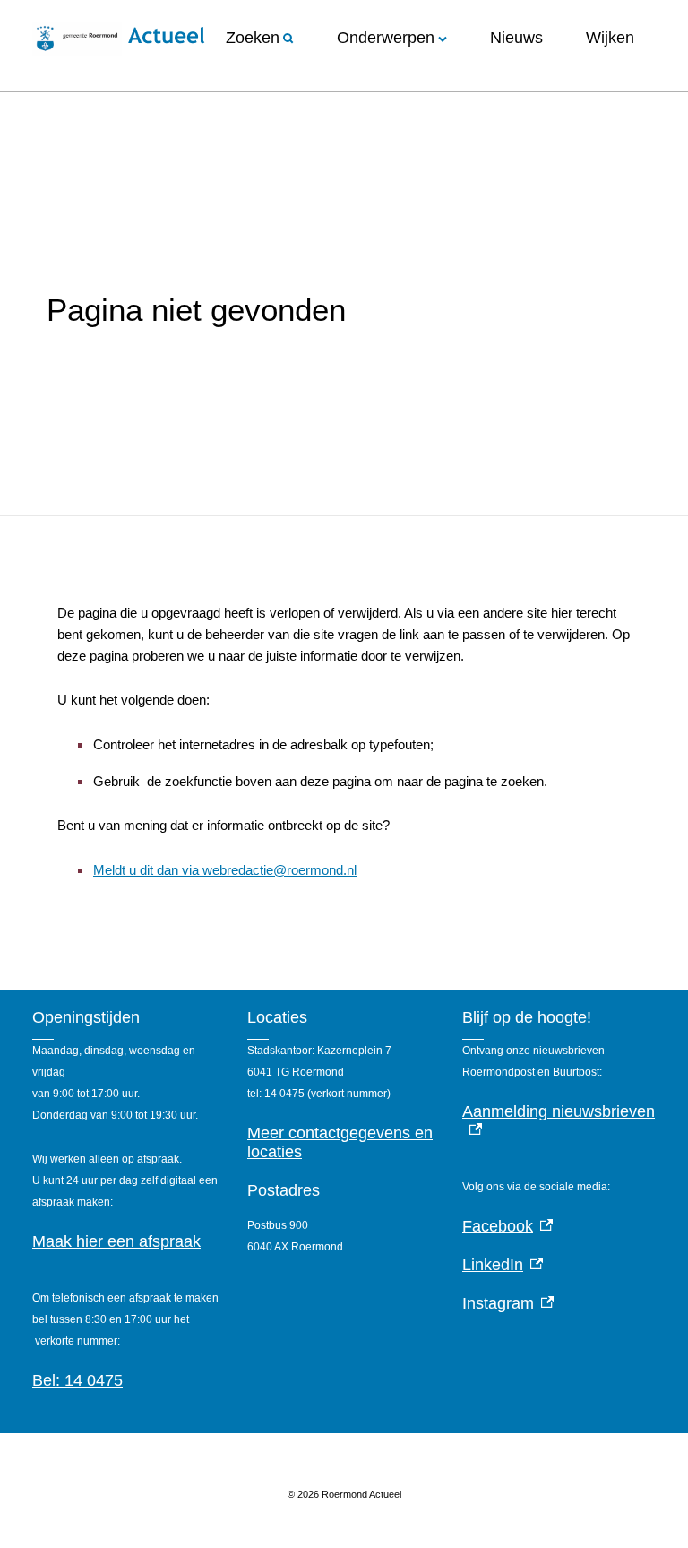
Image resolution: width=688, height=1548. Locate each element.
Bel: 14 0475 (77, 1380)
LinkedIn (502, 1265)
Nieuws (516, 38)
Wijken (610, 38)
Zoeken (253, 38)
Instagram (508, 1303)
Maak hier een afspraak (116, 1241)
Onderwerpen (385, 38)
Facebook (507, 1226)
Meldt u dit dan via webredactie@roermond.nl (225, 870)
